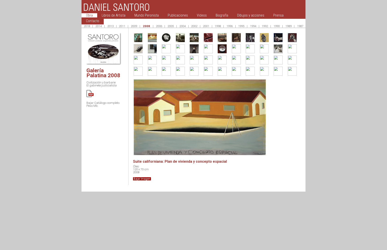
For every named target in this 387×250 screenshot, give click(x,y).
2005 (171, 26)
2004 (182, 26)
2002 (194, 26)
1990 (276, 26)
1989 (288, 26)
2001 (206, 26)
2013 (110, 26)
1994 (253, 26)
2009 (134, 26)
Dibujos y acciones (250, 15)
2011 (122, 26)
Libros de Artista (113, 15)
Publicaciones (178, 15)
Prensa (278, 15)
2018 (87, 26)
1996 (229, 26)
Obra (89, 15)
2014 (98, 26)
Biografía (222, 15)
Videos (202, 15)
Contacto (92, 21)
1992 (265, 26)
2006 (159, 26)
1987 (300, 26)
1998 (218, 26)
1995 (241, 26)
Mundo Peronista (146, 15)
